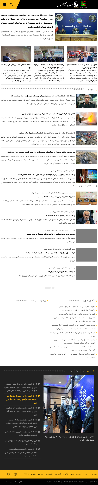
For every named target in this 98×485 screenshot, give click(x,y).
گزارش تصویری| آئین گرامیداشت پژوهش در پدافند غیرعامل (21, 442)
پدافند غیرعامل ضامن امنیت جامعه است (60, 215)
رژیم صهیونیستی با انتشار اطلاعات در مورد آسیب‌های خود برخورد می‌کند (49, 66)
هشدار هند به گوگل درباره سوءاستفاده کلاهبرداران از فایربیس (73, 325)
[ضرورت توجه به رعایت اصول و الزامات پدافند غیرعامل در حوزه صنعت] (86, 236)
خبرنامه (40, 474)
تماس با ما (93, 474)
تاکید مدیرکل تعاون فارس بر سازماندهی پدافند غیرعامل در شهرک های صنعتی (47, 133)
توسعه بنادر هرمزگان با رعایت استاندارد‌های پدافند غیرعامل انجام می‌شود (72, 334)
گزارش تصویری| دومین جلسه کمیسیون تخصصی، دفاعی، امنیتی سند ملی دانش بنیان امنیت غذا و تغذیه (21, 453)
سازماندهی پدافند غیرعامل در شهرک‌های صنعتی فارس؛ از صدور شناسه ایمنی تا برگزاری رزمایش (41, 152)
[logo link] (68, 4)
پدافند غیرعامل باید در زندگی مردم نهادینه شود (16, 66)
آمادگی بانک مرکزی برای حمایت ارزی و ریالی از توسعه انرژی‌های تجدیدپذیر (72, 356)
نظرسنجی (32, 474)
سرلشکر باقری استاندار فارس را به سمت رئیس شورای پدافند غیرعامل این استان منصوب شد (43, 96)
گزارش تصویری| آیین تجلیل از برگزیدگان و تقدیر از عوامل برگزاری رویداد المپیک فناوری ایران (21, 399)
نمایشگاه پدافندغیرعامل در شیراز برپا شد (61, 271)
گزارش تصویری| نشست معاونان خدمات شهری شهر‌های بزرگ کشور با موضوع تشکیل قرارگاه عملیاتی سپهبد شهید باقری (21, 423)
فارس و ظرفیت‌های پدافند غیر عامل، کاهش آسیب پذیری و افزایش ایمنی (48, 113)
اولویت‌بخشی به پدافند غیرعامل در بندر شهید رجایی (77, 306)
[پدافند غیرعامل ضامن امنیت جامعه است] (86, 217)
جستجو (71, 474)
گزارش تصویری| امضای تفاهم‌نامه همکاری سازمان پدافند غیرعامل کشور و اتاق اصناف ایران (21, 411)
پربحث (33, 301)
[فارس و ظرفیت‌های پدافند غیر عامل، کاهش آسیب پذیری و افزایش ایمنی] (86, 118)
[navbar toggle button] (5, 4)
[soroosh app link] (8, 474)
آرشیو (64, 474)
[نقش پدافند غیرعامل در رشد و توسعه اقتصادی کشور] (86, 198)
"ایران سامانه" (9, 481)
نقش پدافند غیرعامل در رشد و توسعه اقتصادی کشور (56, 196)
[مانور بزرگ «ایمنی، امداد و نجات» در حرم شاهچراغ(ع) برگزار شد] (82, 54)
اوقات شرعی (49, 474)
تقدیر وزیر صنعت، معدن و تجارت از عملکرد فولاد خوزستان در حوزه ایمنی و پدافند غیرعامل (73, 320)
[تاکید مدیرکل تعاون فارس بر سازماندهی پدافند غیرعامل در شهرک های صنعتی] (86, 138)
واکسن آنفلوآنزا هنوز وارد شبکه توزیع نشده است (78, 310)
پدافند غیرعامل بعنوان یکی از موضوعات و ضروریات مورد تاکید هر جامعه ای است (46, 174)
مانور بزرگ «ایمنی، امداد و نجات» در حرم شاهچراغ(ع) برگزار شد (82, 66)
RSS (25, 474)
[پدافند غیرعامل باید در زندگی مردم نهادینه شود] (16, 54)
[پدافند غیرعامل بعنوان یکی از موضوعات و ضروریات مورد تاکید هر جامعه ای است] (86, 176)
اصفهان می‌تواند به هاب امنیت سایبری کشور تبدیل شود (75, 329)
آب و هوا (58, 474)
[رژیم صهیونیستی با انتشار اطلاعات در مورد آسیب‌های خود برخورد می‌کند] (49, 54)
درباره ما (85, 474)
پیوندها (78, 474)
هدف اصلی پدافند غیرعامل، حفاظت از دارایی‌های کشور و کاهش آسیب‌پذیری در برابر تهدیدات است (72, 349)
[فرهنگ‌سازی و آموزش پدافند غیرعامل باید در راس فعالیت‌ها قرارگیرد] (86, 255)
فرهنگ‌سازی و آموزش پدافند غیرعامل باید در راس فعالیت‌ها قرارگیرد (50, 253)
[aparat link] (15, 474)
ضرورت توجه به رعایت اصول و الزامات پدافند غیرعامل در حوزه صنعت (51, 234)
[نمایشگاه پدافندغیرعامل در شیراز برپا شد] (86, 273)
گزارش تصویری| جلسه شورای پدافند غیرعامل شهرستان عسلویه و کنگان (21, 434)
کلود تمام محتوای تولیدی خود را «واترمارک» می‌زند (77, 314)
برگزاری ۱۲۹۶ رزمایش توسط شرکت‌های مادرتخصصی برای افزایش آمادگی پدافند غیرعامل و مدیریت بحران (74, 341)
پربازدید (43, 301)
